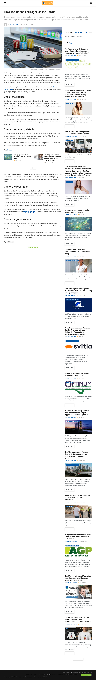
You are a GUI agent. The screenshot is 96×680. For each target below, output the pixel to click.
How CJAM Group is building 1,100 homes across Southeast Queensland (77, 497)
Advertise (21, 677)
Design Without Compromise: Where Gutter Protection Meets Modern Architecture (78, 537)
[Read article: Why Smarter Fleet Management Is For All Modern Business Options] (78, 146)
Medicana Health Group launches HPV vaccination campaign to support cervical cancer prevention (77, 413)
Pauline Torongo (71, 55)
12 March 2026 (49, 162)
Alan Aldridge (14, 24)
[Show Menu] (5, 3)
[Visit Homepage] (47, 3)
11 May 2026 (81, 336)
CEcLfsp (10, 242)
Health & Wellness (72, 421)
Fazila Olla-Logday (71, 136)
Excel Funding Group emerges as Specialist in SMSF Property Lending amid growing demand (78, 291)
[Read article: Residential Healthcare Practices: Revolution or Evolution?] (78, 387)
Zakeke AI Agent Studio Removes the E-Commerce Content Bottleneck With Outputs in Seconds (78, 619)
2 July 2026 (18, 160)
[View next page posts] (34, 168)
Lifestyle (69, 103)
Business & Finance (72, 60)
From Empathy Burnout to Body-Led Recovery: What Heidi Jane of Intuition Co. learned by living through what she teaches (78, 93)
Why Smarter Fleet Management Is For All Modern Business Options (77, 133)
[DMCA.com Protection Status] (32, 247)
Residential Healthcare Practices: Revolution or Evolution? (77, 374)
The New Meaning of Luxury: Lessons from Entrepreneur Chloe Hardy (77, 251)
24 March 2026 (82, 502)
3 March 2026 (82, 624)
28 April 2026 (81, 417)
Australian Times (71, 177)
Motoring (69, 140)
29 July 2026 (82, 136)
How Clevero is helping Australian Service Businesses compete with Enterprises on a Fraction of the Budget (77, 455)
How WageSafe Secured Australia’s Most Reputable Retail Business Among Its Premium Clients (78, 578)
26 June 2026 (81, 295)
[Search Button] (91, 3)
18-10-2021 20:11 (25, 24)
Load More (78, 659)
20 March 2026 (83, 541)
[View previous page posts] (31, 168)
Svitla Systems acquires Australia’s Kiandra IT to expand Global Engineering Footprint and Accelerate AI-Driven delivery (78, 331)
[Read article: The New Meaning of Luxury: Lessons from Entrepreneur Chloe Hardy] (78, 265)
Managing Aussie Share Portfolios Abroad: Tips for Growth (22, 156)
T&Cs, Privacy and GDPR (40, 677)
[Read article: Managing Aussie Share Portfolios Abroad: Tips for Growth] (8, 157)
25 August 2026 (82, 99)
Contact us (29, 677)
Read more (70, 84)
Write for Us (14, 677)
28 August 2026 (82, 55)
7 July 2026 (81, 177)
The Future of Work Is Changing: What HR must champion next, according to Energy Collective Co (77, 51)
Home (5, 8)
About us (6, 677)
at (9, 8)
